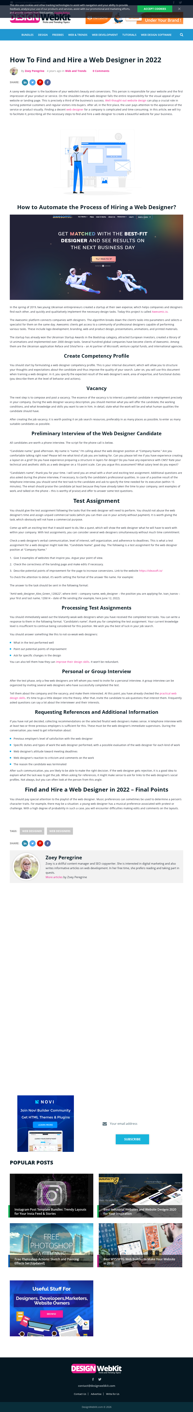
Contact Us (80, 1394)
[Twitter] (32, 82)
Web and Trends (75, 71)
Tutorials (129, 35)
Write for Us (112, 1394)
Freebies (58, 35)
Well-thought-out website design (125, 100)
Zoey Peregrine (34, 71)
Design (43, 35)
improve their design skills (72, 662)
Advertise (96, 1394)
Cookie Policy (62, 12)
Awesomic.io (160, 311)
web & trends (77, 35)
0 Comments (101, 71)
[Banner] (134, 18)
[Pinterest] (40, 82)
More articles (54, 877)
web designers (59, 831)
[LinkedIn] (25, 82)
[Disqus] (96, 942)
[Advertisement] (140, 1306)
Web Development (105, 35)
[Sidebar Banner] (45, 1123)
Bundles (27, 35)
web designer (74, 109)
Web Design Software (156, 35)
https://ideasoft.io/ (150, 570)
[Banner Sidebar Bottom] (51, 1308)
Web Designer (32, 831)
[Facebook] (47, 82)
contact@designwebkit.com (96, 1386)
